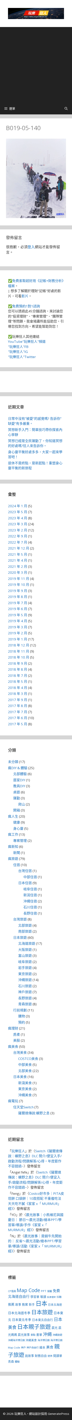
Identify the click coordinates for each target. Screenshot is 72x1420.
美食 (49, 1347)
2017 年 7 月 (17, 712)
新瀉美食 (25, 1083)
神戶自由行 (33, 1347)
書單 (39, 1335)
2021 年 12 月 (18, 548)
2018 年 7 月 (17, 675)
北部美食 (25, 1070)
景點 (33, 1335)
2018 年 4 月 (17, 687)
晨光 (55, 1328)
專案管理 (20, 840)
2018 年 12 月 (18, 645)
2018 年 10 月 (18, 657)
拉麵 (59, 1297)
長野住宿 (30, 913)
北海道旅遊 (26, 943)
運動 (16, 798)
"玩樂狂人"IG (18, 351)
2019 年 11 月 (18, 578)
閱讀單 (57, 1356)
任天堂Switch (23, 1107)
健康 (16, 822)
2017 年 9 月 (17, 699)
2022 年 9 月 (17, 536)
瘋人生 (13, 816)
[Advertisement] (36, 64)
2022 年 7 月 (17, 542)
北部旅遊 (25, 925)
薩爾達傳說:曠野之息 (34, 1113)
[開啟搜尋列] (66, 108)
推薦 (11, 1304)
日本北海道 (55, 1304)
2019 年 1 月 (17, 639)
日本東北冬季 (21, 1320)
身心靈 (18, 828)
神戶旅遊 (25, 992)
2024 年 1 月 (17, 506)
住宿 (16, 865)
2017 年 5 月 (17, 724)
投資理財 (51, 1297)
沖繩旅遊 (25, 980)
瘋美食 (13, 1046)
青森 (11, 1361)
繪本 (42, 1347)
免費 (56, 1290)
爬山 (21, 804)
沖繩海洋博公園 (16, 1340)
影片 (25, 296)
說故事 (29, 1356)
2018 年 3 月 (17, 693)
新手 (32, 1304)
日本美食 (20, 1076)
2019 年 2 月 (17, 633)
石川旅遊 (25, 986)
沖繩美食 (25, 1095)
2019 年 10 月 (18, 584)
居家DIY (19, 780)
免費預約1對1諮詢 (26, 306)
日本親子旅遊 (34, 1326)
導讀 (43, 1297)
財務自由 (41, 1356)
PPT (43, 1291)
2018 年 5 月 (17, 681)
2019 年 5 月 (17, 615)
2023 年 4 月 (17, 518)
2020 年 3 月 (17, 572)
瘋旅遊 (13, 858)
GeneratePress (58, 1414)
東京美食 (25, 1089)
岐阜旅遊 (25, 961)
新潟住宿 (30, 895)
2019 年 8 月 (17, 596)
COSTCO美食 (28, 1058)
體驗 (17, 1361)
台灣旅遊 (20, 919)
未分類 (13, 761)
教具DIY (19, 786)
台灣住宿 (25, 870)
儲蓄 (49, 1291)
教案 (25, 1304)
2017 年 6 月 (17, 718)
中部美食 (25, 1064)
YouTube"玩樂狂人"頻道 (27, 341)
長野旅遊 (25, 998)
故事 (18, 1304)
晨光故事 (24, 1335)
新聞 (16, 852)
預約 (21, 1022)
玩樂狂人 (18, 1151)
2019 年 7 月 (17, 603)
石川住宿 (30, 907)
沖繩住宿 (30, 901)
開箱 (16, 810)
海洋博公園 (44, 1340)
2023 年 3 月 (17, 524)
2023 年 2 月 (17, 530)
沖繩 (47, 1334)
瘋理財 (13, 1028)
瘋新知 (13, 846)
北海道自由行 (19, 1296)
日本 (41, 1303)
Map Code (28, 1290)
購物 (21, 1016)
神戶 (23, 1347)
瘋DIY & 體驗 (17, 768)
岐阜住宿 (30, 889)
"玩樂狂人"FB (18, 346)
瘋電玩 (13, 1101)
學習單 (34, 1297)
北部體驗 (20, 774)
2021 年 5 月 (17, 554)
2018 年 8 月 (17, 669)
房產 (16, 1034)
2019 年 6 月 (17, 609)
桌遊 (16, 792)
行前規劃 (20, 1010)
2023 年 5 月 (17, 512)
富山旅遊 (25, 955)
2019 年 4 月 (17, 621)
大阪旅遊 (25, 949)
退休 (50, 1356)
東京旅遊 (25, 974)
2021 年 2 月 (17, 566)
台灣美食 (20, 1052)
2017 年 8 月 (17, 705)
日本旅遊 (20, 937)
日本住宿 (25, 883)
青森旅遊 (25, 1004)
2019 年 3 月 (17, 627)
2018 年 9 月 (17, 663)
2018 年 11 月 (18, 651)
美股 (16, 1040)
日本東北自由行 (42, 1320)
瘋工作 (13, 834)
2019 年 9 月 (17, 590)
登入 (31, 246)
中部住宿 (30, 877)
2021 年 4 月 (17, 560)
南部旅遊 (25, 931)
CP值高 (12, 1291)
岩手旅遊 (25, 967)
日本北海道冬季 (19, 1313)
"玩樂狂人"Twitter (22, 357)
